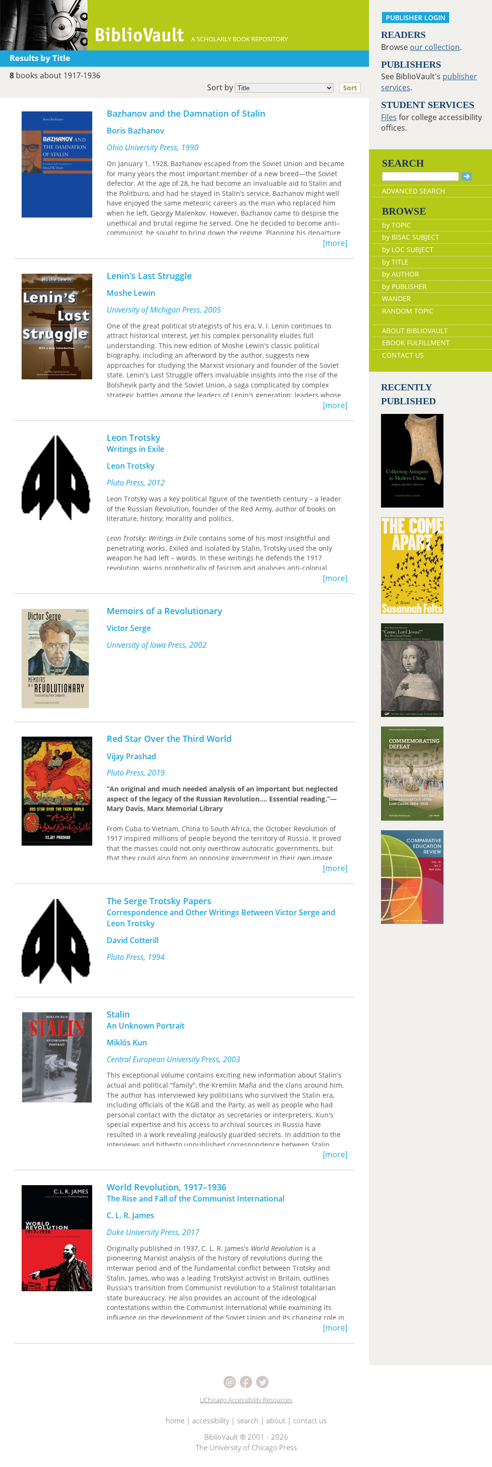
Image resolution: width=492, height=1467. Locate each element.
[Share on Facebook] (247, 1381)
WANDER (396, 298)
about (275, 1420)
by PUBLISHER (404, 286)
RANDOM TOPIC (407, 310)
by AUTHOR (400, 274)
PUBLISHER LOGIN (415, 17)
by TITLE (395, 262)
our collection (435, 47)
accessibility (210, 1420)
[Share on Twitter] (262, 1381)
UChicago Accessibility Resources (246, 1399)
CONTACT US (403, 355)
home (175, 1420)
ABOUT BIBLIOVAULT (415, 330)
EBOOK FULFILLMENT (416, 342)
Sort (350, 87)
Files (389, 117)
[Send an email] (230, 1381)
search (247, 1420)
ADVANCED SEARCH (413, 190)
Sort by (282, 87)
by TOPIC (396, 225)
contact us (310, 1420)
